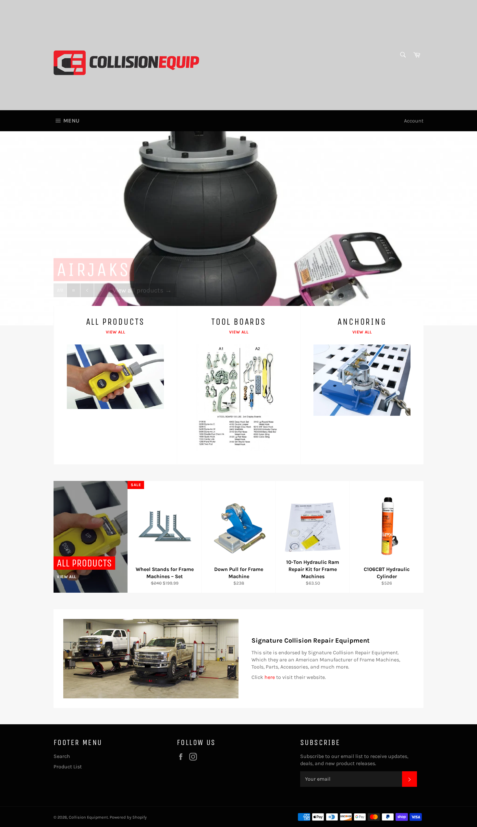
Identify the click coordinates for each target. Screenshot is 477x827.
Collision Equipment (88, 817)
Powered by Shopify (128, 817)
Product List (68, 766)
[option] (238, 228)
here (269, 677)
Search (62, 756)
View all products (142, 279)
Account (413, 121)
